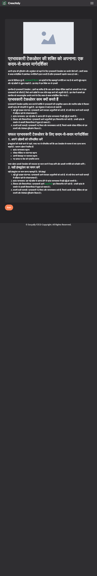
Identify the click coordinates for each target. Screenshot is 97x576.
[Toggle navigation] (92, 3)
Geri (9, 207)
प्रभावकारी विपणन (32, 80)
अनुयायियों (48, 183)
